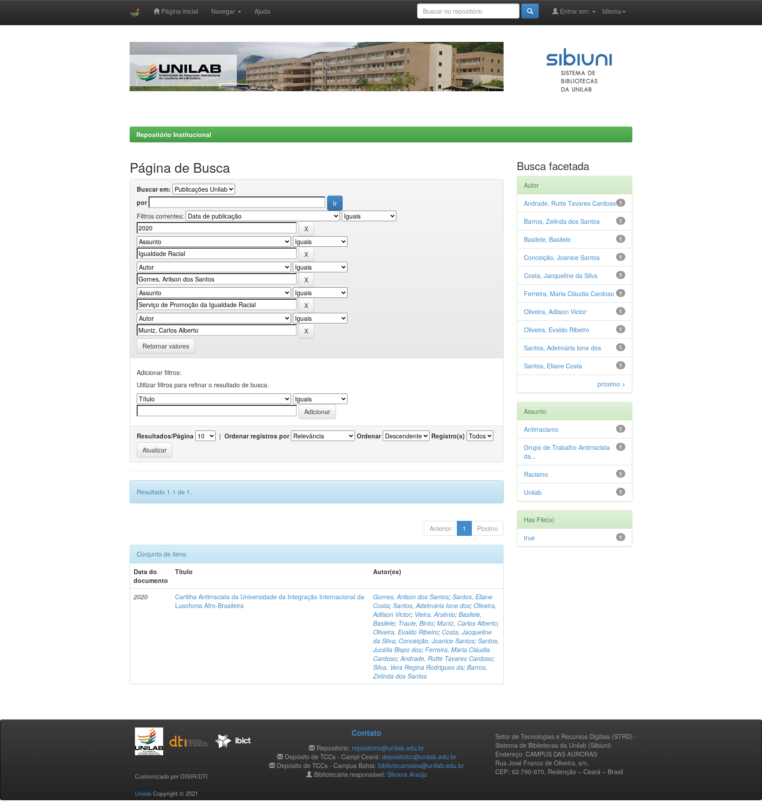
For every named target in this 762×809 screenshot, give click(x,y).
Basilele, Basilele (547, 239)
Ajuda (262, 11)
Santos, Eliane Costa (553, 365)
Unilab (533, 492)
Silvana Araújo (407, 774)
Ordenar (369, 435)
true (529, 537)
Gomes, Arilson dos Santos (411, 596)
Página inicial (179, 11)
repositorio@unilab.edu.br (388, 747)
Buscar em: (154, 189)
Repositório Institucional (173, 134)
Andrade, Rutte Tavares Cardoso (446, 658)
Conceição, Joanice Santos (436, 640)
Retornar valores (165, 345)
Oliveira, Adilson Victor (555, 311)
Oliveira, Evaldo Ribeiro (405, 631)
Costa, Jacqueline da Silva (561, 275)
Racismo (536, 474)
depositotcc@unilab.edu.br (419, 756)
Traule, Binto (415, 623)
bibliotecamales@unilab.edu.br (421, 765)
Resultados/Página (165, 435)
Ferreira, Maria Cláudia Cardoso (569, 293)
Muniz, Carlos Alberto (467, 623)
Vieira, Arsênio (435, 614)
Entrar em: (574, 11)
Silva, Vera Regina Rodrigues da (418, 667)
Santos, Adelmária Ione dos (431, 605)
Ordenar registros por (256, 435)
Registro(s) (448, 435)
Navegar (224, 11)
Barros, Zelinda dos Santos (562, 221)
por (142, 202)
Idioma (611, 11)
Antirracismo (541, 429)
